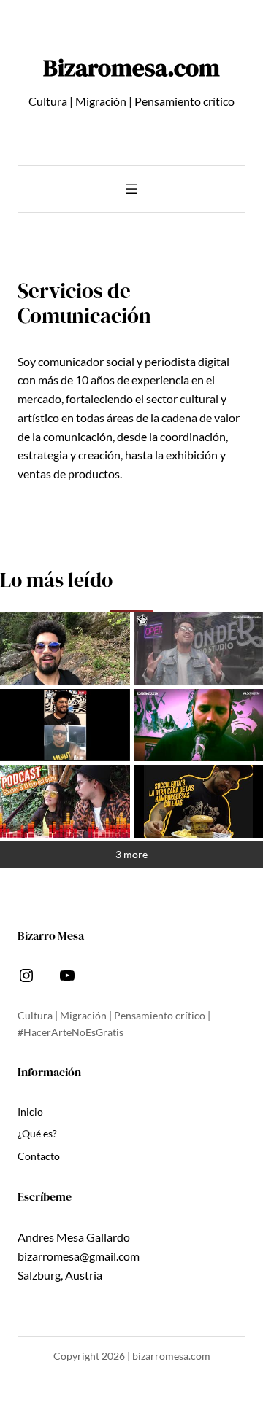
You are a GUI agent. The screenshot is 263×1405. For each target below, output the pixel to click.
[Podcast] (65, 801)
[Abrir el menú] (131, 189)
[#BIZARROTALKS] (65, 725)
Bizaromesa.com (131, 67)
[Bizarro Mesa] (65, 648)
